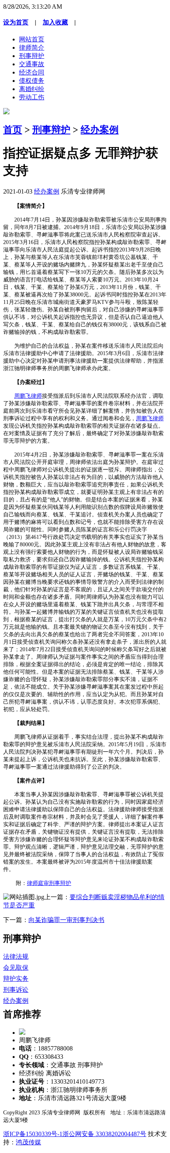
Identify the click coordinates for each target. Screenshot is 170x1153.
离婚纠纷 (31, 89)
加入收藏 (55, 22)
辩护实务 (15, 978)
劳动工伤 (31, 97)
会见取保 (15, 967)
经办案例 (100, 130)
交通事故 (31, 64)
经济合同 (31, 72)
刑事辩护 (31, 55)
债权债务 (31, 80)
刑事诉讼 (15, 989)
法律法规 (15, 956)
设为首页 (15, 22)
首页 (12, 130)
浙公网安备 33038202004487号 (104, 1134)
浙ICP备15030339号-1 (32, 1134)
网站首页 (31, 39)
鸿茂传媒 (28, 1142)
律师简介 (31, 47)
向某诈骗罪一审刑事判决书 (66, 919)
